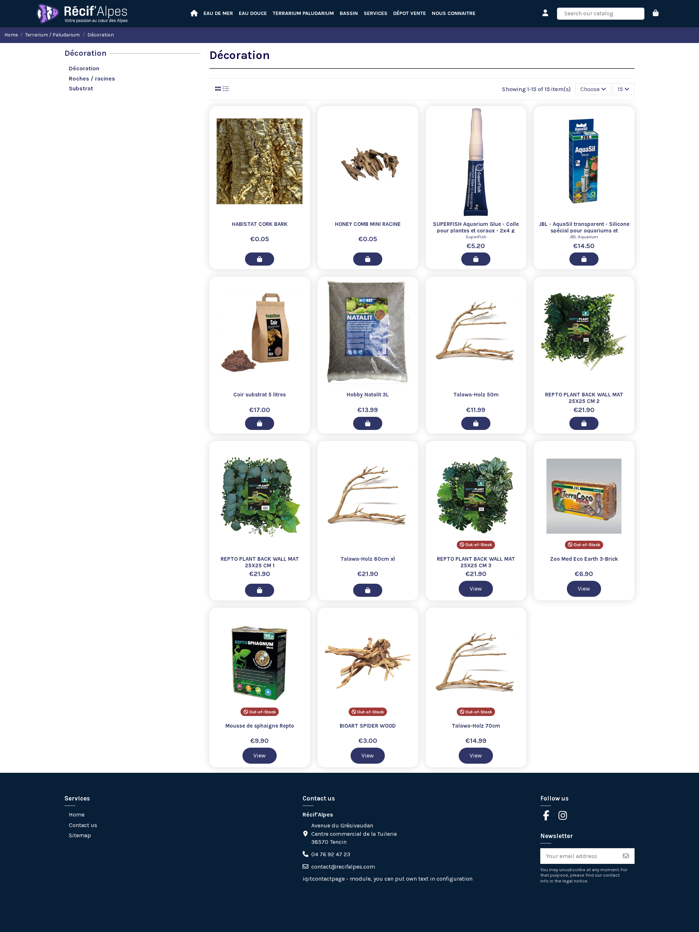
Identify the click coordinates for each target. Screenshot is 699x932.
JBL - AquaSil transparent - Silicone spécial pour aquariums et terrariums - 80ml (584, 230)
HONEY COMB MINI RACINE (368, 224)
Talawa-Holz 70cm (476, 726)
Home (76, 814)
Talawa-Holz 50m (476, 394)
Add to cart (259, 259)
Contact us (83, 825)
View (476, 588)
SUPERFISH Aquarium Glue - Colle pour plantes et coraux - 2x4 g (476, 227)
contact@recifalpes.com (343, 866)
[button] (453, 13)
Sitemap (80, 835)
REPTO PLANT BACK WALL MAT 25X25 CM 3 (476, 562)
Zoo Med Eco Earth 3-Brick (584, 559)
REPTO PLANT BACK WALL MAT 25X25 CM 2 (584, 397)
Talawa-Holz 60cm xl (367, 559)
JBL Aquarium (584, 236)
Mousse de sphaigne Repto (259, 726)
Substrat (81, 88)
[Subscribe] (626, 856)
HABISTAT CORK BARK (260, 224)
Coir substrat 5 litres (259, 394)
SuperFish (476, 236)
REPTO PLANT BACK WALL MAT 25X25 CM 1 (260, 562)
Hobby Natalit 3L (368, 394)
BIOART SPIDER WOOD (368, 726)
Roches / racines (92, 78)
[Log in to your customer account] (545, 13)
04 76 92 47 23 (330, 854)
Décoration (85, 53)
